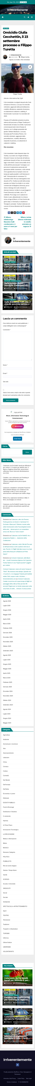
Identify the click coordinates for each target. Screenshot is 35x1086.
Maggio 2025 (7, 668)
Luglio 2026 (6, 605)
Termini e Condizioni (12, 1082)
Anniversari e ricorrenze (10, 744)
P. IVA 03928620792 (23, 1082)
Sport (4, 911)
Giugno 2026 (7, 610)
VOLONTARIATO (8, 951)
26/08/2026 (9, 1002)
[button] (24, 17)
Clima (5, 762)
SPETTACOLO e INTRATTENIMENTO (15, 906)
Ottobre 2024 (7, 700)
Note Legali (29, 1078)
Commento (6, 329)
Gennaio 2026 (7, 632)
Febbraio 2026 (7, 628)
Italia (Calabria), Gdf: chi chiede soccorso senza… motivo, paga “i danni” (16, 304)
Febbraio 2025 (7, 682)
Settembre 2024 (8, 705)
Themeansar (17, 1074)
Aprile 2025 (6, 673)
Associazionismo (8, 753)
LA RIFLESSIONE (8, 834)
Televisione (6, 920)
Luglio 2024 (6, 714)
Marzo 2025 (6, 677)
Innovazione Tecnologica (11, 829)
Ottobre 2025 (7, 646)
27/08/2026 (9, 983)
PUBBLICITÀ (7, 861)
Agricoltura (6, 735)
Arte (4, 748)
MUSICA (5, 847)
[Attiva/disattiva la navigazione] (32, 17)
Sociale (5, 897)
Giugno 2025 (7, 664)
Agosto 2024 (7, 709)
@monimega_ (19, 426)
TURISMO (6, 933)
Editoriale (6, 798)
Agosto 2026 (7, 601)
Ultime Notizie (7, 942)
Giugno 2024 (7, 718)
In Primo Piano (7, 825)
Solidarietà (6, 902)
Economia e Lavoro (9, 793)
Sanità (5, 875)
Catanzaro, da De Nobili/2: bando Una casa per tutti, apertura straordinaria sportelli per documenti (16, 506)
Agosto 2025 (7, 655)
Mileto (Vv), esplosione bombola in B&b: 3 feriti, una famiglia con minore (16, 1038)
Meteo (5, 843)
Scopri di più (17, 438)
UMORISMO (7, 947)
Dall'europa (6, 784)
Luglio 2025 (6, 659)
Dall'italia (5, 28)
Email (5, 373)
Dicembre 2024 (8, 691)
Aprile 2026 (6, 619)
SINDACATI (7, 888)
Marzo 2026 (6, 623)
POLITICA (13, 262)
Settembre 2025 (8, 650)
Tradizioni (6, 924)
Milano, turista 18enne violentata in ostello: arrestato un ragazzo (24, 221)
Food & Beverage (8, 807)
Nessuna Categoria (9, 852)
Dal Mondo (6, 780)
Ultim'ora (6, 938)
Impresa (5, 820)
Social (5, 893)
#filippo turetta (25, 57)
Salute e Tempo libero (10, 870)
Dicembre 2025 (8, 637)
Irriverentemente (17, 9)
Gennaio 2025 (7, 687)
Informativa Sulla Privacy (9, 1078)
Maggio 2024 (7, 723)
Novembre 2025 (8, 641)
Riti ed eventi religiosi (9, 866)
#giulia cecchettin (14, 59)
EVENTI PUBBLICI (9, 802)
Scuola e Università (9, 884)
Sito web (5, 381)
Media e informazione (9, 838)
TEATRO (6, 915)
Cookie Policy (21, 1078)
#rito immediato (25, 59)
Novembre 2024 (8, 696)
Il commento (7, 816)
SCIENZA (6, 879)
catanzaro (6, 757)
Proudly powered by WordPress (12, 1072)
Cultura (5, 771)
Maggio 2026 (7, 614)
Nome (5, 365)
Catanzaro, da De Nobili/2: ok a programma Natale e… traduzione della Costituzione (16, 538)
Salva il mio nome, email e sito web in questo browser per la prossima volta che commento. (16, 394)
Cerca (5, 446)
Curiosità (6, 775)
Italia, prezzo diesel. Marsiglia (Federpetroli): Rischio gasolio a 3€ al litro (17, 285)
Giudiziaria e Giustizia (10, 811)
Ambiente (6, 739)
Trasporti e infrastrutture (10, 929)
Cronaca (7, 299)
